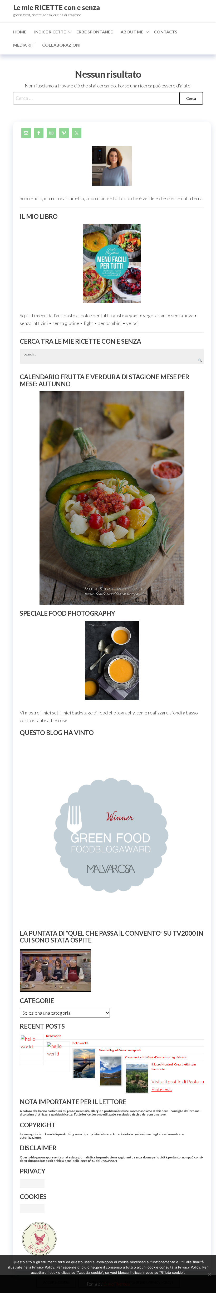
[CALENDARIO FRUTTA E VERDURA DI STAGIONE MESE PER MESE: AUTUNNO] (112, 498)
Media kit (23, 44)
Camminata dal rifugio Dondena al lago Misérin (156, 1057)
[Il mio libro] (112, 263)
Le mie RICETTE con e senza (56, 7)
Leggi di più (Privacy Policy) (149, 1282)
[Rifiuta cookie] (209, 1274)
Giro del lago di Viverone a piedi (120, 1050)
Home (19, 31)
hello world (53, 1036)
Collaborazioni (61, 44)
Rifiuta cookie (97, 1282)
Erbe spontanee (94, 31)
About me (132, 31)
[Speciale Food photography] (112, 660)
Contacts (165, 31)
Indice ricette (50, 31)
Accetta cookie (56, 1282)
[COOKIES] (32, 1208)
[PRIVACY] (32, 1183)
